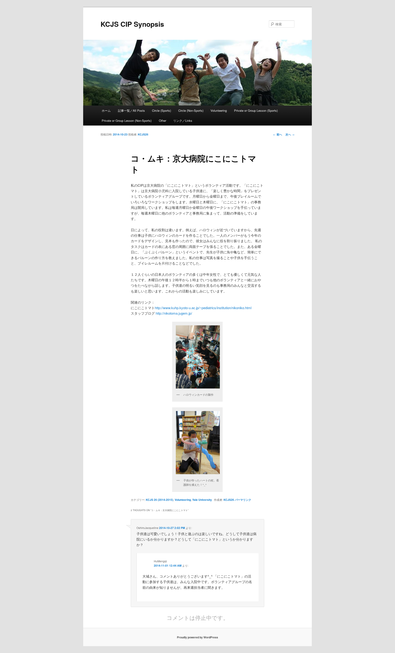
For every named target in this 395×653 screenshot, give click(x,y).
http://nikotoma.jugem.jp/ (174, 313)
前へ (277, 134)
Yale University (202, 500)
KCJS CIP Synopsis (132, 24)
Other (162, 120)
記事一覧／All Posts (131, 110)
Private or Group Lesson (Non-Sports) (127, 120)
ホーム (106, 110)
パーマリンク (243, 500)
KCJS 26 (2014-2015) (159, 500)
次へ (290, 134)
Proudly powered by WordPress (197, 637)
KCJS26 (143, 134)
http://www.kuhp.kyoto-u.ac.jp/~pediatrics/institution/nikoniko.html (203, 307)
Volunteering (219, 110)
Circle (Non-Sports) (190, 110)
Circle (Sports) (161, 110)
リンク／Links (182, 120)
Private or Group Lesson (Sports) (256, 110)
